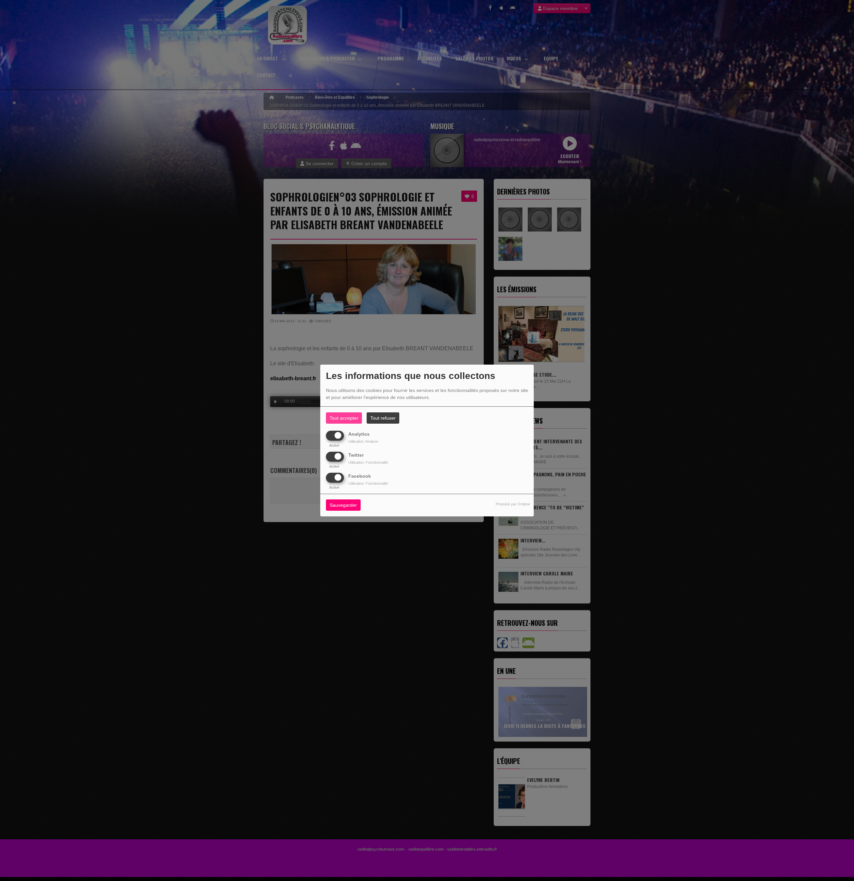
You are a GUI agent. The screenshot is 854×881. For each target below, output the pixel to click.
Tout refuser (383, 418)
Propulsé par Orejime (513, 504)
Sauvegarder (343, 505)
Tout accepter (344, 418)
